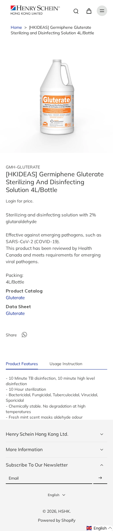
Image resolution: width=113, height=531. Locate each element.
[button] (99, 528)
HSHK (64, 511)
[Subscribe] (100, 478)
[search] (76, 11)
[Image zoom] (56, 96)
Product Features (22, 363)
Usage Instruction (66, 363)
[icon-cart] (88, 11)
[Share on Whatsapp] (24, 334)
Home (16, 27)
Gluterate (15, 297)
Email (14, 478)
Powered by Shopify (56, 520)
